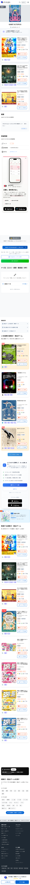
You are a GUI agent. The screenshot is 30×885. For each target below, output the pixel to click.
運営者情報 (17, 853)
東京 (19, 790)
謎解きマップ (3, 833)
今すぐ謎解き (3, 837)
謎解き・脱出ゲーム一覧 (5, 826)
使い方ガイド (3, 851)
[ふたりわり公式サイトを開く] (15, 184)
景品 (6, 59)
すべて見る (24, 283)
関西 (7, 790)
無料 (6, 422)
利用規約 (17, 860)
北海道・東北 (4, 868)
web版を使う (8, 882)
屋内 (6, 366)
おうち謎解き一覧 (4, 835)
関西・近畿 (21, 868)
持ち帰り (8, 805)
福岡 (3, 793)
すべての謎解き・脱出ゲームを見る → (15, 812)
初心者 (6, 84)
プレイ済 (23, 57)
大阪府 (19, 45)
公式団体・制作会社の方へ (20, 849)
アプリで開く (22, 882)
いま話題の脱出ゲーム (5, 842)
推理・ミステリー (12, 808)
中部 (11, 790)
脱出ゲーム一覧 (4, 828)
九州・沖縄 (3, 871)
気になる (23, 53)
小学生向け (11, 84)
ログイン (23, 2)
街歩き (22, 47)
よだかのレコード (13, 151)
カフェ (10, 802)
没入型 (12, 448)
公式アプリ (3, 858)
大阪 (23, 790)
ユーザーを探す (18, 833)
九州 (15, 790)
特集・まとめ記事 (4, 855)
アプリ (22, 802)
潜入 (21, 805)
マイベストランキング (19, 831)
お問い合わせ (18, 858)
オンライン (16, 802)
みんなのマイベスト (19, 828)
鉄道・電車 (7, 394)
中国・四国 (26, 868)
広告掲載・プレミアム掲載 (20, 851)
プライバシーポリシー (19, 862)
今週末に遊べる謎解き (5, 844)
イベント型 (25, 799)
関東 (3, 790)
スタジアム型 (4, 802)
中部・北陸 (15, 868)
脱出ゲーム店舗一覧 (4, 831)
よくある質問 (18, 855)
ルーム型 (12, 143)
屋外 (15, 84)
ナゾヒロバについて (4, 849)
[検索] (20, 2)
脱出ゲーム (4, 808)
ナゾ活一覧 (17, 826)
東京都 (19, 71)
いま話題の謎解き (4, 839)
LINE (9, 59)
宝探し (3, 805)
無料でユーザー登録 (15, 485)
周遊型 (19, 47)
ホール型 (19, 799)
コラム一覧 (17, 835)
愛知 (27, 790)
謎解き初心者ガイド (4, 853)
